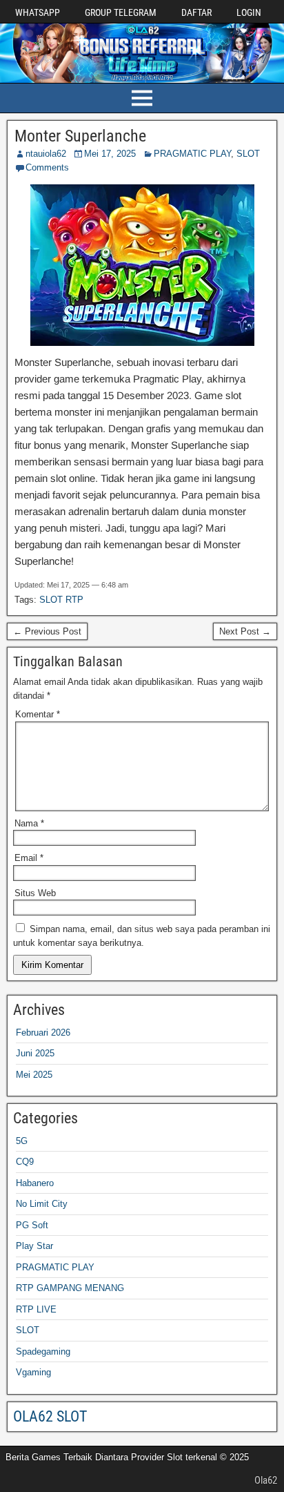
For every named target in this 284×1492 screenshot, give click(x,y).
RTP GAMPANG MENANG (70, 1288)
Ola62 (265, 1480)
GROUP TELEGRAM (120, 12)
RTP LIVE (36, 1309)
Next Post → (245, 631)
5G (22, 1141)
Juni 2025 (35, 1053)
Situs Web (35, 893)
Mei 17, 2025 (110, 153)
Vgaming (33, 1372)
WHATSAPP (37, 12)
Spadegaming (43, 1351)
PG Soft (32, 1225)
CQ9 (25, 1161)
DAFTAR (196, 12)
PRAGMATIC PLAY (192, 153)
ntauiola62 (46, 153)
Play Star (34, 1246)
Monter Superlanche (80, 136)
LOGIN (248, 12)
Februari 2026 (43, 1032)
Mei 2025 (34, 1074)
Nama (29, 823)
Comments (47, 167)
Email (28, 858)
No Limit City (42, 1204)
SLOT (248, 153)
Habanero (35, 1183)
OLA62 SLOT (50, 1416)
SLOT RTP (61, 599)
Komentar (37, 714)
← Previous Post (47, 631)
